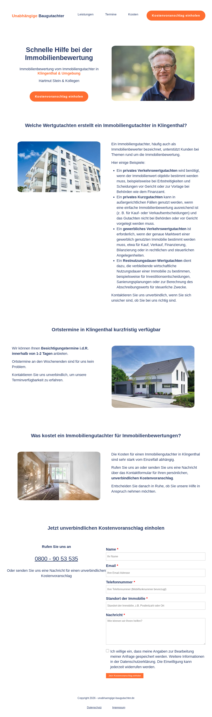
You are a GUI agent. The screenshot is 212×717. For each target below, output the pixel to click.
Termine (111, 14)
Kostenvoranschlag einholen (176, 15)
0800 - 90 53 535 (56, 558)
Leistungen (86, 14)
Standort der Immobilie (127, 598)
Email (112, 566)
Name (112, 549)
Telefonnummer (120, 582)
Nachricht (115, 615)
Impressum (118, 707)
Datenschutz (94, 707)
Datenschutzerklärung (137, 662)
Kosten (133, 14)
